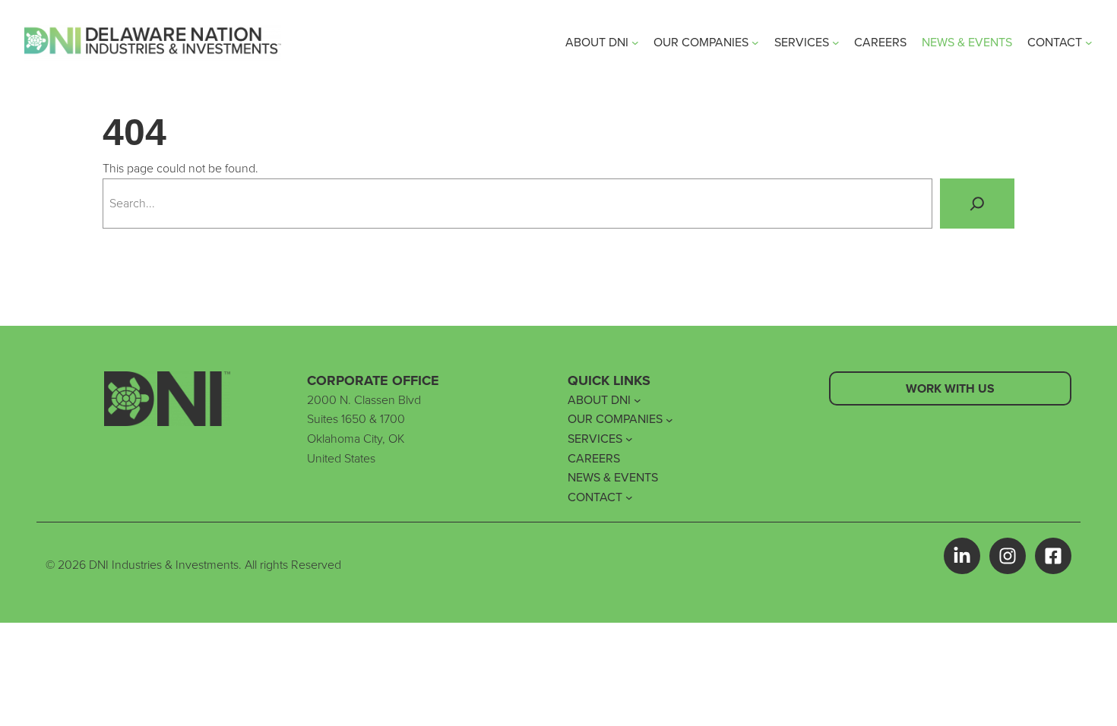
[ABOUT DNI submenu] (635, 42)
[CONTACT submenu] (1089, 42)
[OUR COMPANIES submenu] (755, 42)
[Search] (977, 203)
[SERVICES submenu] (836, 42)
